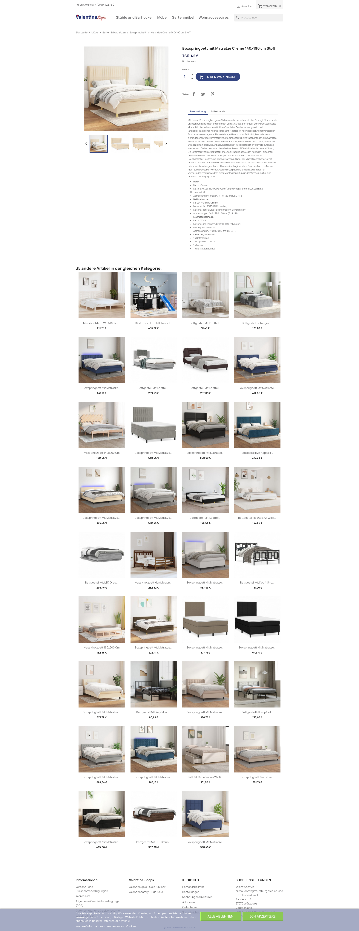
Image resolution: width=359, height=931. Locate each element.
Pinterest (212, 94)
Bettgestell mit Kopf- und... (257, 582)
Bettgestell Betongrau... (257, 323)
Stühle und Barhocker (134, 17)
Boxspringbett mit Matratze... (101, 388)
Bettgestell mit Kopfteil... (205, 323)
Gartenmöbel (183, 17)
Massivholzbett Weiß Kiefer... (101, 323)
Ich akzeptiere (263, 916)
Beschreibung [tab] (198, 111)
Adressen (188, 902)
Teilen (193, 94)
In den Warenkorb (218, 77)
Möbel (162, 17)
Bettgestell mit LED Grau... (101, 582)
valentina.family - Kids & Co (146, 892)
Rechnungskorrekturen (197, 897)
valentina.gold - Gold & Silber (147, 887)
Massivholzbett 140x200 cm (101, 452)
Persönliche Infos (193, 887)
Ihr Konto (190, 880)
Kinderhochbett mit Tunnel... (153, 323)
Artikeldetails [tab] (218, 111)
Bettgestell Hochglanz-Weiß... (257, 517)
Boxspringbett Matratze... (257, 777)
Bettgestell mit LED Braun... (153, 842)
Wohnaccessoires (214, 17)
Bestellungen (191, 892)
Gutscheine (189, 907)
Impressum (83, 896)
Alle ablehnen (221, 916)
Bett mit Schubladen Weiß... (205, 777)
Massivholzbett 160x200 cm (101, 647)
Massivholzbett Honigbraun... (153, 582)
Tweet (203, 94)
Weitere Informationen (90, 926)
